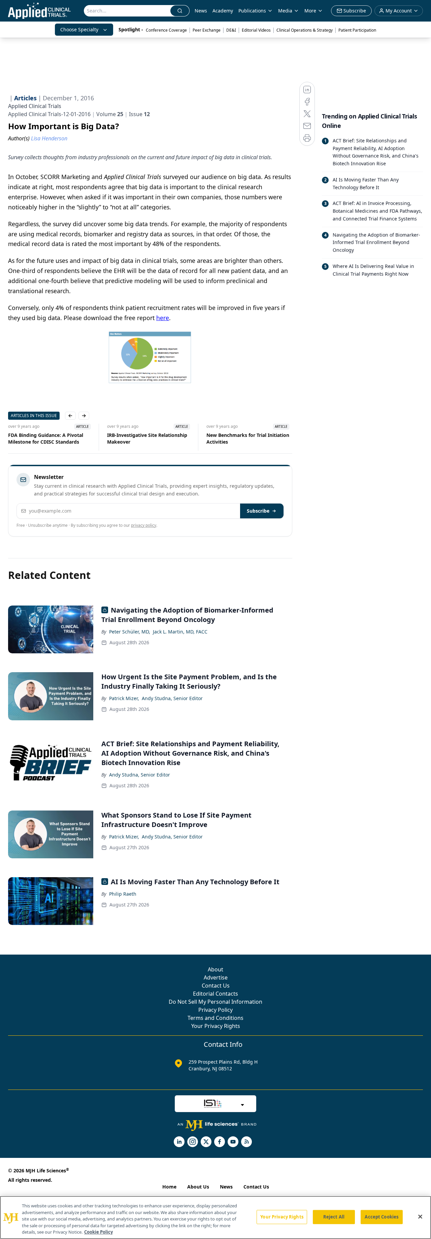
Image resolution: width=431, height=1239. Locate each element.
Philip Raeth (122, 894)
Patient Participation (357, 30)
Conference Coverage (166, 30)
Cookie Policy (98, 1232)
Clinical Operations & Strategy (304, 30)
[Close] (420, 1216)
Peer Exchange (207, 30)
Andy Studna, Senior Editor (172, 698)
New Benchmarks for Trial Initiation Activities (247, 438)
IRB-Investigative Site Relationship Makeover (147, 438)
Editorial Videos (256, 30)
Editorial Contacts (215, 993)
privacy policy (143, 525)
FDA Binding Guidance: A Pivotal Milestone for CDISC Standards (45, 438)
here (162, 318)
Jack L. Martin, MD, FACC (180, 631)
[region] (215, 1217)
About (215, 969)
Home (169, 1186)
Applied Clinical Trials (34, 106)
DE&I (231, 30)
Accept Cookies (381, 1217)
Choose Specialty (79, 29)
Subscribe (258, 511)
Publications (252, 10)
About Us (198, 1186)
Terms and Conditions (215, 1018)
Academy (222, 10)
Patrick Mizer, (124, 698)
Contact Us (216, 985)
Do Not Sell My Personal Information (215, 1001)
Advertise (216, 977)
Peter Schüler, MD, (129, 631)
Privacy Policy (215, 1009)
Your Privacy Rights (215, 1026)
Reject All (333, 1217)
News (201, 10)
